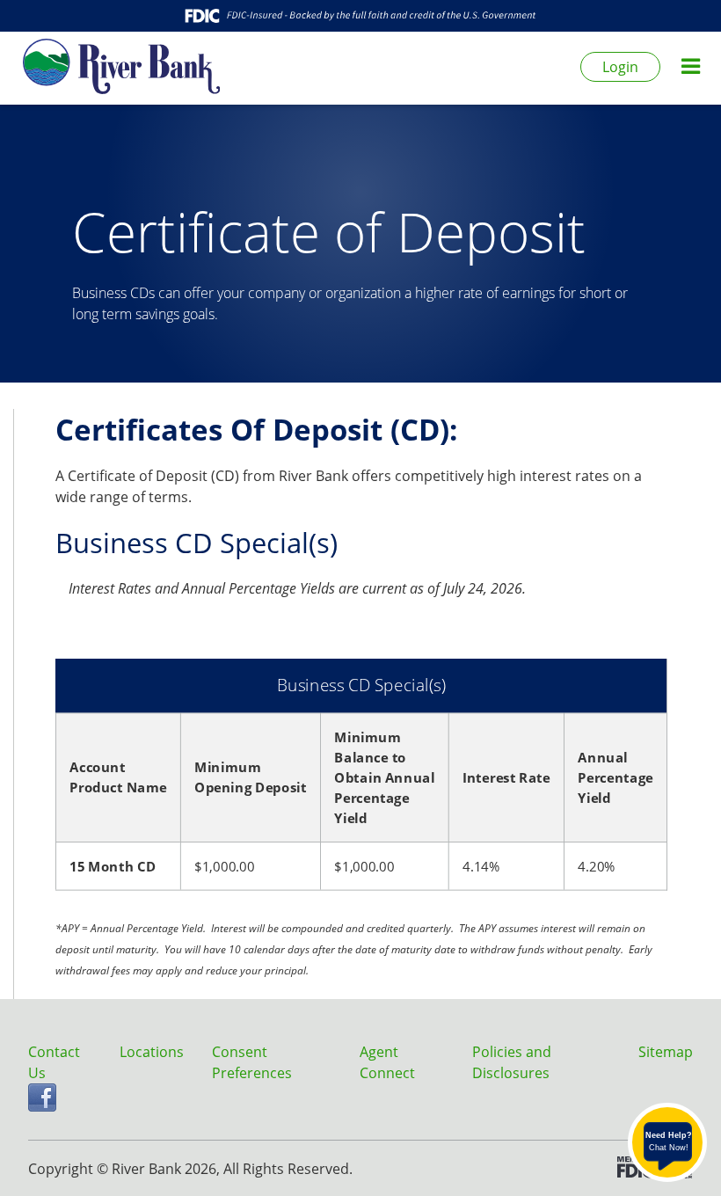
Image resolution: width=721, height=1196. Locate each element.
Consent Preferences (252, 1062)
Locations (152, 1051)
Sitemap (665, 1051)
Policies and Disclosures (511, 1062)
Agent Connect (387, 1062)
